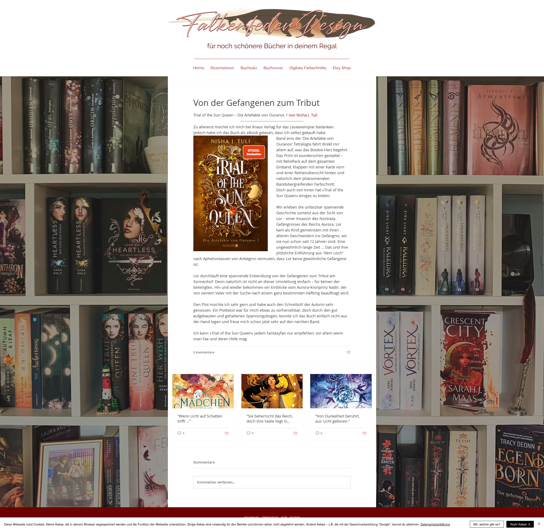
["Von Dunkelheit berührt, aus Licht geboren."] (341, 391)
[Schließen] (538, 524)
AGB (284, 517)
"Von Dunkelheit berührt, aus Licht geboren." (337, 418)
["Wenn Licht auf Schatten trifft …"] (203, 391)
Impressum (251, 517)
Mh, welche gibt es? (486, 524)
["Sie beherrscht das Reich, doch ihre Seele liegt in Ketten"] (272, 391)
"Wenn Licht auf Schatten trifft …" (199, 418)
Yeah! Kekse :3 (520, 524)
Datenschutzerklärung (435, 524)
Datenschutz (270, 517)
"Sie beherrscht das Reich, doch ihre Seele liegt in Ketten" (269, 418)
